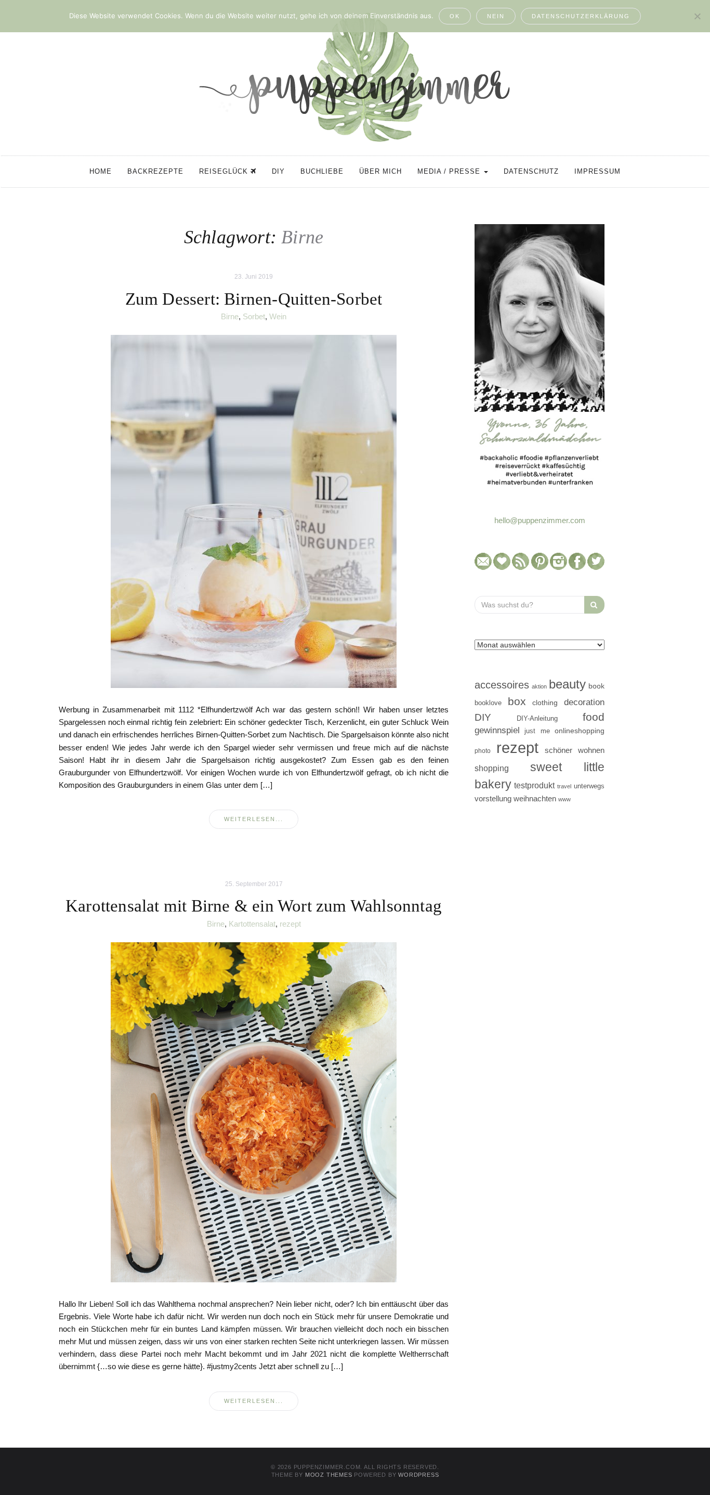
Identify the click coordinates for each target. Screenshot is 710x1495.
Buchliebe (322, 171)
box (517, 701)
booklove (488, 703)
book (596, 686)
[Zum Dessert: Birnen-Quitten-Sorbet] (254, 510)
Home (100, 171)
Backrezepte (155, 171)
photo (483, 751)
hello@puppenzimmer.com (539, 520)
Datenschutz (531, 171)
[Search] (594, 605)
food (593, 717)
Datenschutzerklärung (581, 16)
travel (564, 786)
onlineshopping (579, 731)
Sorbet (254, 316)
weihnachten (535, 798)
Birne (230, 316)
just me (536, 731)
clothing (545, 702)
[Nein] (697, 16)
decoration (584, 702)
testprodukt (534, 785)
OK (455, 16)
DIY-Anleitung (537, 718)
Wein (277, 316)
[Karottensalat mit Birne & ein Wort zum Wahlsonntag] (254, 1112)
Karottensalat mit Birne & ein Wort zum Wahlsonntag (253, 905)
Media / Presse (450, 171)
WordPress (418, 1475)
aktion (539, 686)
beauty (567, 684)
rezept (290, 923)
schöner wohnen (574, 750)
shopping (492, 768)
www (564, 799)
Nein (496, 16)
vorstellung (493, 798)
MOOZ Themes (328, 1475)
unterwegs (589, 786)
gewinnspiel (497, 730)
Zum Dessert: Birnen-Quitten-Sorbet (254, 299)
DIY (278, 171)
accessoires (502, 685)
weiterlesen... (253, 819)
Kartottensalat (252, 923)
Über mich (380, 171)
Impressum (597, 171)
